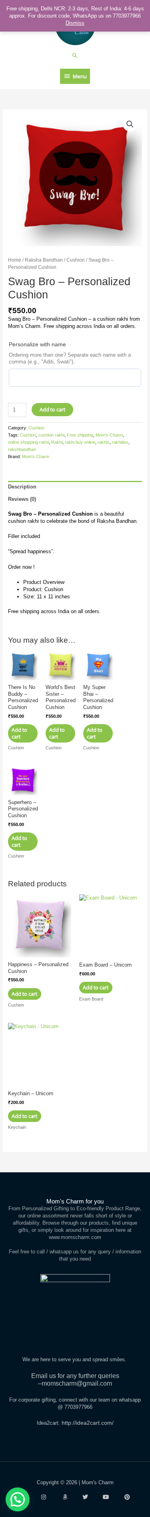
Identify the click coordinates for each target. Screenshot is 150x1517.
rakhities (120, 442)
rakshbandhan (22, 449)
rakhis (104, 442)
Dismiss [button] (75, 23)
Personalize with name (37, 344)
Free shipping (80, 435)
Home (14, 259)
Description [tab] (22, 487)
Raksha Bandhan (44, 259)
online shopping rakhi (28, 442)
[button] (75, 55)
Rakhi (56, 442)
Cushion (75, 259)
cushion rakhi (51, 435)
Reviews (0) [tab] (22, 499)
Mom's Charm (109, 435)
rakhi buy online (80, 442)
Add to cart (52, 409)
